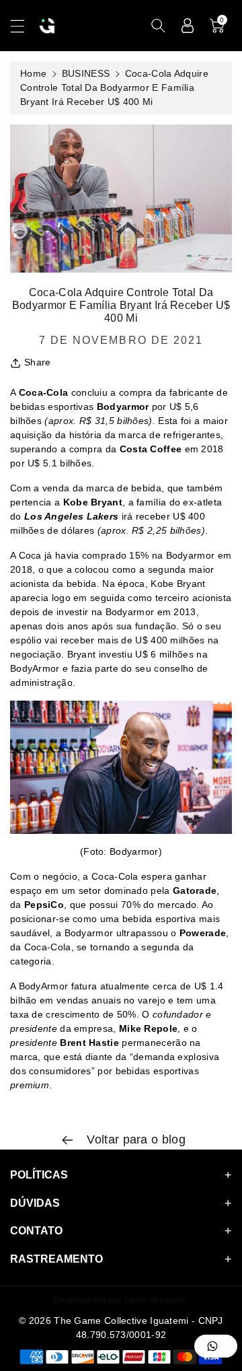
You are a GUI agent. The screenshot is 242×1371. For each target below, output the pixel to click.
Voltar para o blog (134, 1139)
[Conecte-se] (187, 25)
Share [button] (37, 362)
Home (33, 73)
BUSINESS (86, 73)
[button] (23, 25)
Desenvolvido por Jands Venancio (119, 1300)
